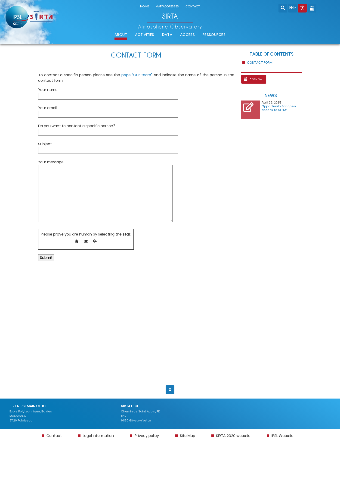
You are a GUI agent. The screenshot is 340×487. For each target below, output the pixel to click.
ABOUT (120, 34)
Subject (45, 144)
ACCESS (187, 34)
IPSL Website (283, 436)
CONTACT (192, 6)
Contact (54, 436)
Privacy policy (147, 436)
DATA (167, 34)
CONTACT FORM (259, 63)
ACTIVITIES (144, 34)
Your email (47, 107)
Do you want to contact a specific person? (76, 126)
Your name (48, 89)
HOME (144, 6)
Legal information (98, 436)
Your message (51, 162)
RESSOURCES (214, 34)
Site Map (187, 436)
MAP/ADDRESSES (167, 6)
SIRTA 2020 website (233, 436)
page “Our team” (136, 75)
